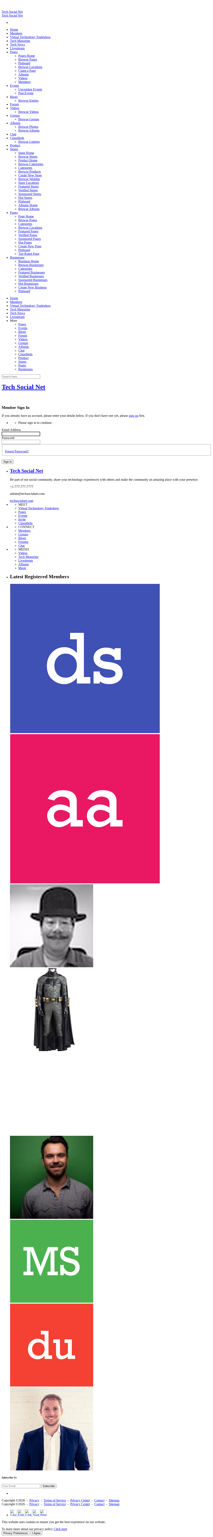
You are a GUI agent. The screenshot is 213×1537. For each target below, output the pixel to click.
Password (8, 438)
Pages (22, 512)
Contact (99, 1500)
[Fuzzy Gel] (51, 966)
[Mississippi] (51, 1134)
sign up (133, 415)
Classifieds (25, 523)
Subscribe (49, 1486)
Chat (21, 545)
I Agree (36, 1533)
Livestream (25, 560)
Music (22, 568)
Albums (23, 564)
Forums (23, 542)
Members (24, 530)
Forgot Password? (17, 451)
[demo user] (51, 1385)
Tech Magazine (28, 557)
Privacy (34, 1500)
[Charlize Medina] (51, 1050)
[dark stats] (85, 732)
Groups (23, 534)
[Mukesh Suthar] (51, 1301)
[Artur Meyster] (51, 1217)
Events (22, 515)
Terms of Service (55, 1500)
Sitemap (114, 1500)
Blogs (22, 538)
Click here (60, 1529)
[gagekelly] (51, 1469)
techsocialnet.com (21, 501)
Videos (22, 553)
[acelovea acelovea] (85, 882)
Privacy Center (80, 1500)
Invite (22, 519)
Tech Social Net (12, 11)
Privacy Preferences (15, 1533)
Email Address (11, 430)
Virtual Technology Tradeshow (38, 508)
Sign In (7, 461)
